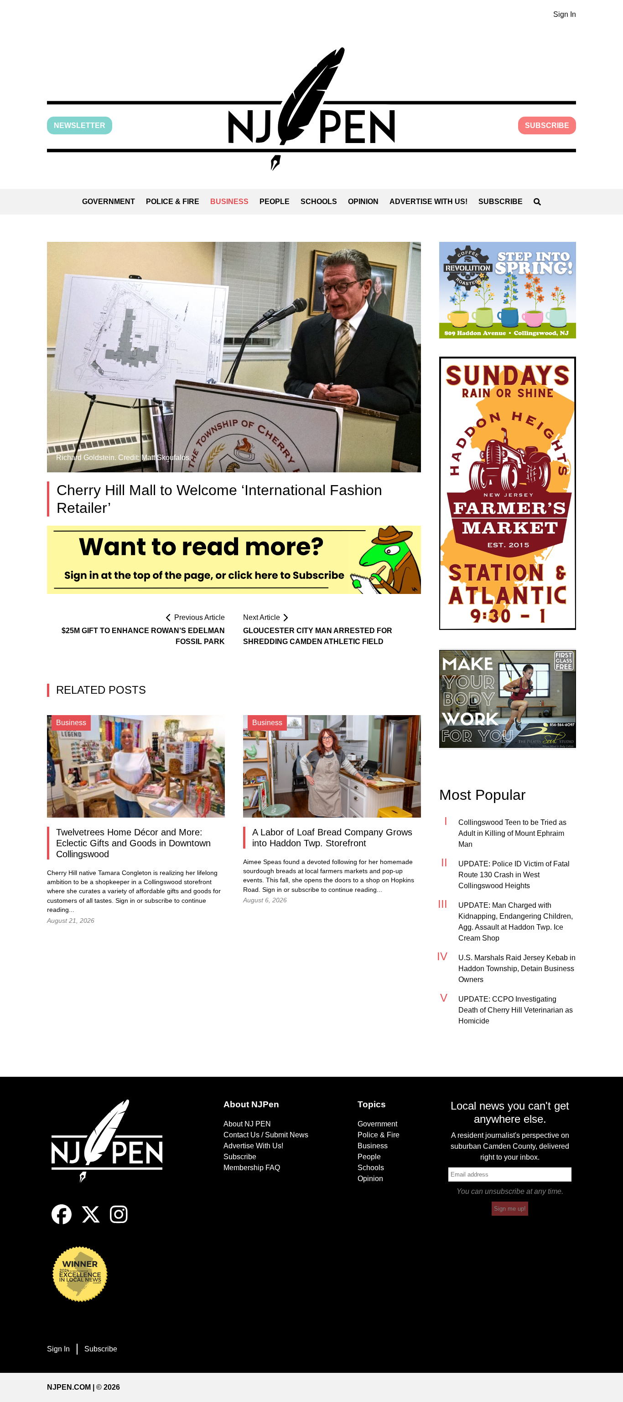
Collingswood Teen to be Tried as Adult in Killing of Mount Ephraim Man (512, 833)
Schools (319, 201)
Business (229, 201)
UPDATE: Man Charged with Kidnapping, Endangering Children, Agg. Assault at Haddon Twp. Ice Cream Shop (515, 921)
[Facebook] (62, 1222)
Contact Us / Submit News (265, 1135)
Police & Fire (172, 201)
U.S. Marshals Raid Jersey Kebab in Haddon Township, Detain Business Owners (517, 968)
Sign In (564, 14)
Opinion (363, 201)
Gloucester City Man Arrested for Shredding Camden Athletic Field (317, 636)
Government (108, 201)
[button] (311, 109)
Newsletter (79, 125)
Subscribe (547, 125)
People (275, 201)
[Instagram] (119, 1222)
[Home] (113, 1152)
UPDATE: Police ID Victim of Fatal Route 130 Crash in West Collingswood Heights (514, 875)
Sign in (125, 900)
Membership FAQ (251, 1168)
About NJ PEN (247, 1124)
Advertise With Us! (428, 201)
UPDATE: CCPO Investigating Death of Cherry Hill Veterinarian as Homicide (515, 1010)
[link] (507, 290)
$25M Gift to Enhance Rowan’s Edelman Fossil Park (143, 636)
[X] (91, 1222)
